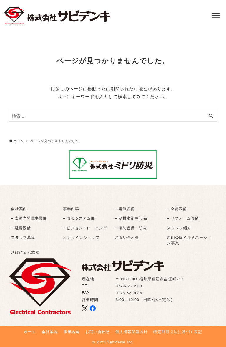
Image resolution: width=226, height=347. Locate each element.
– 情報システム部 (79, 218)
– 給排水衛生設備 (131, 218)
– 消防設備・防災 (131, 228)
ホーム (30, 331)
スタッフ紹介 (179, 228)
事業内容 (71, 208)
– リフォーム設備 (183, 218)
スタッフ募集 (23, 237)
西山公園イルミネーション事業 (189, 240)
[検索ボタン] (211, 116)
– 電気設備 (125, 208)
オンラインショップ (81, 237)
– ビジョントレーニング (85, 228)
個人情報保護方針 (131, 331)
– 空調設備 (177, 208)
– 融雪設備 (21, 228)
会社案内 (19, 208)
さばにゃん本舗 (25, 252)
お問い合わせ (127, 237)
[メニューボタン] (216, 16)
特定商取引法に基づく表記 (177, 331)
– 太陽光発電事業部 (29, 218)
